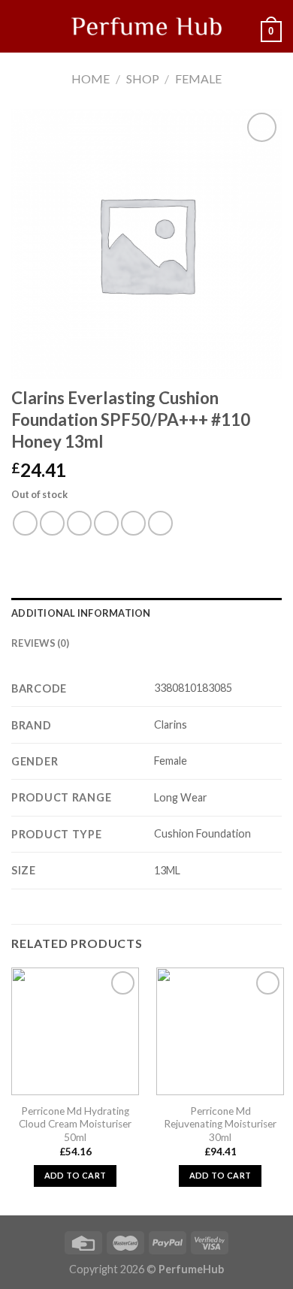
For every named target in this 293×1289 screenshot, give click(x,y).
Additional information (81, 613)
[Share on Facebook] (52, 523)
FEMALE (198, 78)
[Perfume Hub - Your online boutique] (146, 26)
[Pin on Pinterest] (133, 523)
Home (90, 78)
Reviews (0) (40, 643)
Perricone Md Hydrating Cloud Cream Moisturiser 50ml (75, 1124)
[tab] (146, 613)
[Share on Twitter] (79, 523)
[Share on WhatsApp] (25, 523)
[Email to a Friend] (106, 523)
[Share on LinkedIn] (160, 523)
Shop (142, 78)
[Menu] (20, 26)
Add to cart (75, 1175)
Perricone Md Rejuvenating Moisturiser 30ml (220, 1124)
